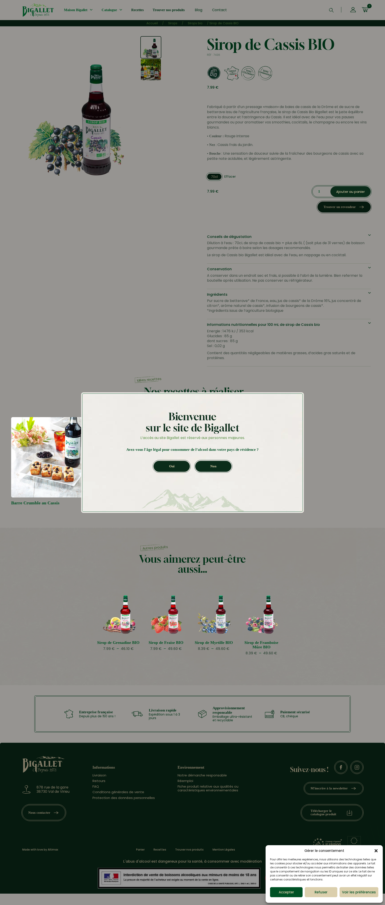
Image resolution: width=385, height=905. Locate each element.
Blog (198, 9)
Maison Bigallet (75, 10)
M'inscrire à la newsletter (329, 788)
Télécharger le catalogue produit (323, 812)
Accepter (286, 892)
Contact (219, 9)
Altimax (53, 849)
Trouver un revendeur (340, 207)
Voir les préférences (359, 892)
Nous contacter (39, 812)
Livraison (99, 775)
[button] (376, 851)
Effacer (230, 176)
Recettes (137, 10)
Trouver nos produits (169, 10)
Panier (140, 849)
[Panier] (365, 10)
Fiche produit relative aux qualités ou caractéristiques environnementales (208, 788)
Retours (98, 780)
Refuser (321, 892)
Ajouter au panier (350, 191)
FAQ (95, 786)
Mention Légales (224, 849)
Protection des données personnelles (123, 797)
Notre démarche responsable (202, 775)
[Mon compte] (353, 10)
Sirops (172, 23)
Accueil (152, 23)
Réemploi (185, 780)
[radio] (214, 177)
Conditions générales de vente (118, 792)
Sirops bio (195, 23)
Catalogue (109, 10)
